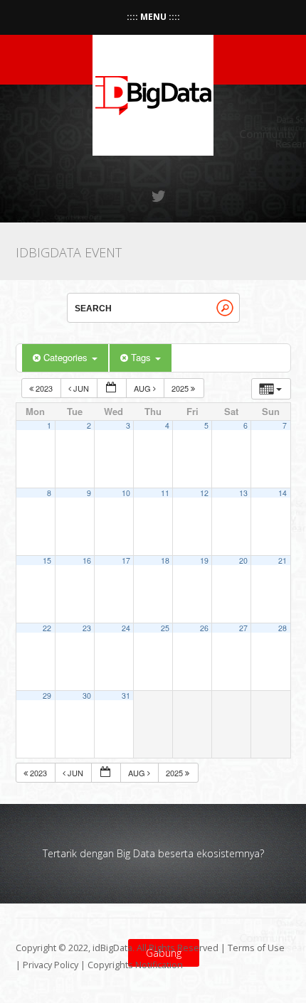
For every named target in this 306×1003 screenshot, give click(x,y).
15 (47, 560)
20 (243, 560)
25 (165, 628)
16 (87, 560)
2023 (44, 388)
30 (87, 695)
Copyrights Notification (135, 965)
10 (126, 493)
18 (165, 560)
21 (282, 560)
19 (204, 560)
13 (243, 493)
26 (204, 628)
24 (126, 628)
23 (87, 628)
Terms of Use (256, 948)
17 (126, 560)
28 (282, 628)
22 (47, 628)
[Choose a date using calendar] (112, 388)
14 (282, 493)
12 (204, 493)
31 (126, 695)
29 (47, 695)
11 (165, 493)
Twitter (159, 196)
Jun (81, 388)
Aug (143, 388)
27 (243, 628)
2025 (181, 388)
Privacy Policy (50, 965)
